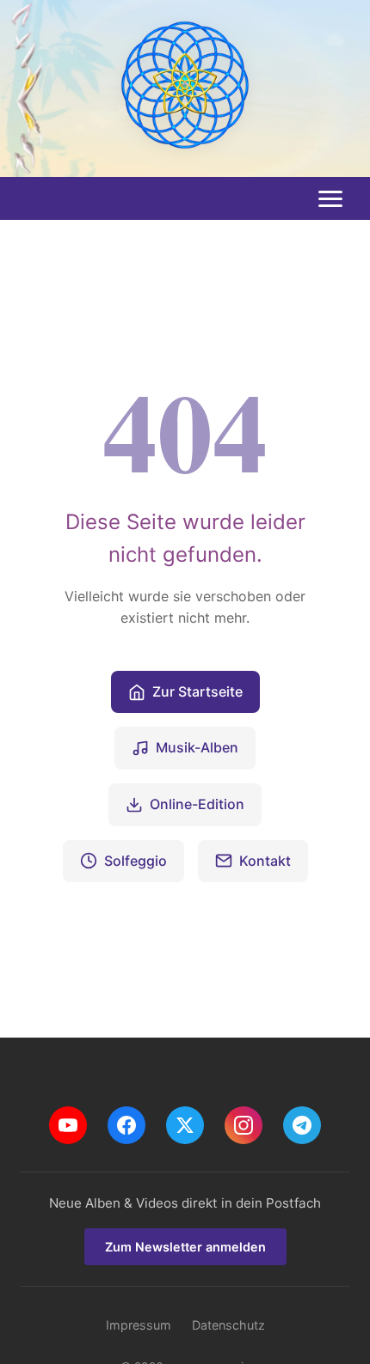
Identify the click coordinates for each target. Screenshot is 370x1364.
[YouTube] (68, 1125)
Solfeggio (135, 860)
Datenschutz (228, 1325)
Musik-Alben (197, 747)
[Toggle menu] (330, 199)
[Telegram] (302, 1125)
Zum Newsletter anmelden (185, 1246)
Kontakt (265, 860)
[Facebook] (126, 1125)
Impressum (138, 1325)
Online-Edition (197, 804)
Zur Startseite (197, 691)
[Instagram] (243, 1125)
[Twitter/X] (185, 1125)
